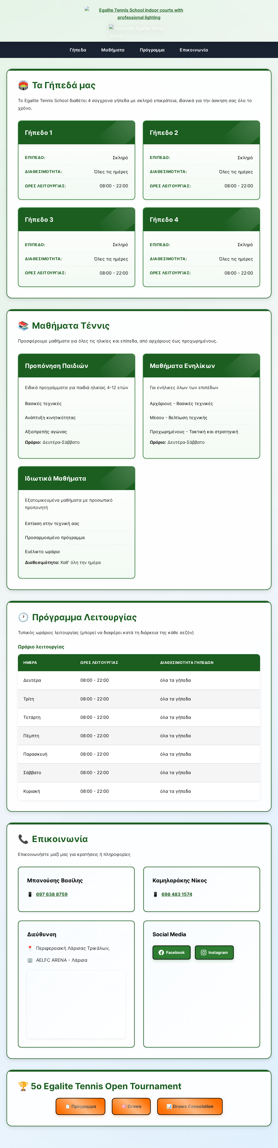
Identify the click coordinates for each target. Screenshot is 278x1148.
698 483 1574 (177, 894)
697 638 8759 (52, 894)
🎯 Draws (131, 1106)
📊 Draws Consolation (189, 1106)
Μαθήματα (112, 50)
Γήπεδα (78, 50)
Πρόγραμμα (152, 50)
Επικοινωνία (194, 50)
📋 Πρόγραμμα (80, 1106)
